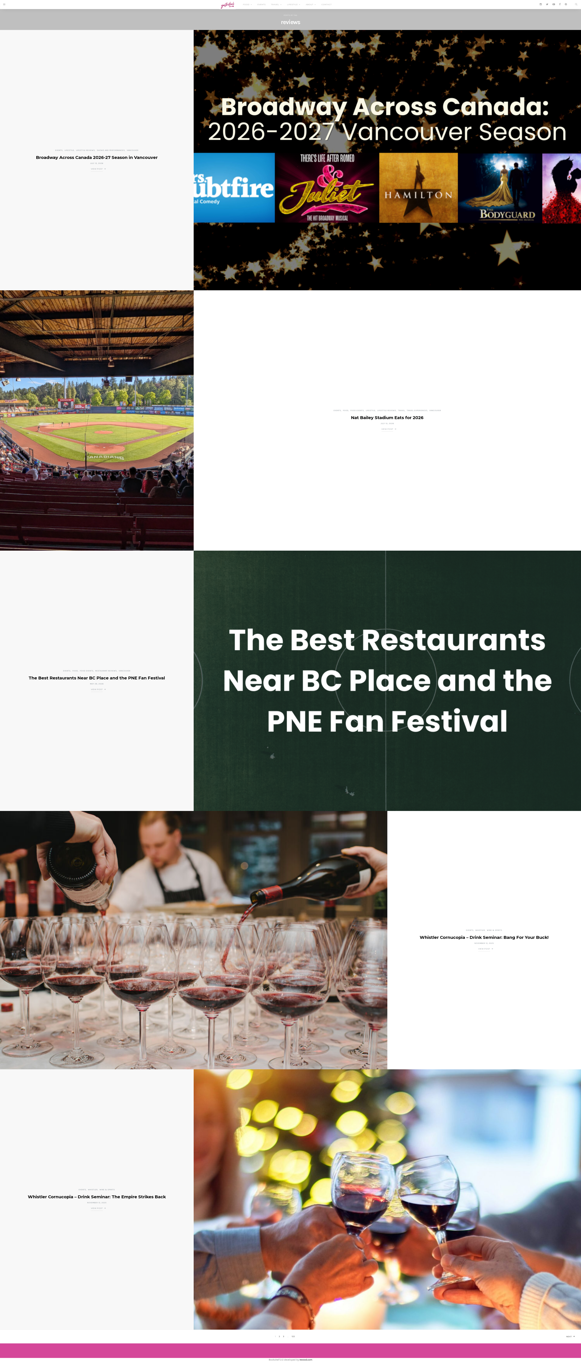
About (309, 4)
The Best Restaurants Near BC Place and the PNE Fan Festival (97, 677)
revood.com (305, 1359)
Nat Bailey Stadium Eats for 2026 (387, 417)
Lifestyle (292, 4)
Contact (326, 4)
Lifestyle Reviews (85, 150)
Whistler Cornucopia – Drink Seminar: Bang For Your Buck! (484, 937)
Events (262, 4)
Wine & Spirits (494, 930)
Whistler (480, 930)
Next (569, 1336)
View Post (97, 169)
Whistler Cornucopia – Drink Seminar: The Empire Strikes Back (97, 1196)
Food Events (357, 410)
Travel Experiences (417, 410)
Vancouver (132, 150)
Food (246, 4)
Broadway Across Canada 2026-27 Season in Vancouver (97, 157)
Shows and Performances (111, 150)
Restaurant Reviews (106, 671)
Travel (275, 4)
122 (293, 1336)
